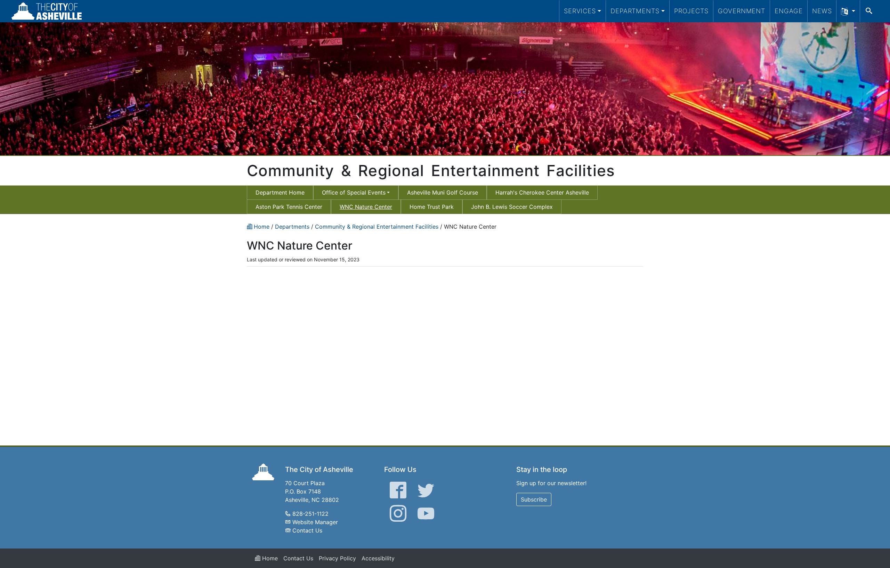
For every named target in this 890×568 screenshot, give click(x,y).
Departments (635, 11)
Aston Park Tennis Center (289, 206)
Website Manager (315, 522)
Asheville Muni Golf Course (442, 192)
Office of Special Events (354, 192)
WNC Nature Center (366, 206)
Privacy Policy (337, 558)
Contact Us (307, 530)
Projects (691, 11)
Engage (789, 11)
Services (580, 11)
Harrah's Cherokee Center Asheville (542, 192)
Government (741, 11)
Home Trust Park (432, 206)
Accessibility (378, 558)
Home (269, 558)
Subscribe (534, 499)
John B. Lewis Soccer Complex (512, 206)
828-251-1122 (310, 513)
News (822, 11)
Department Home (280, 192)
